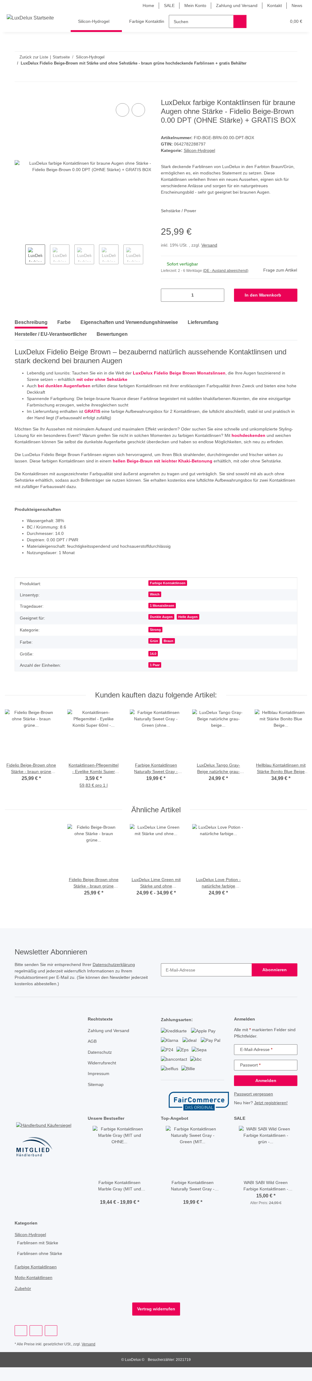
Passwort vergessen (254, 1107)
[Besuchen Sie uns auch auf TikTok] (51, 1344)
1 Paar (156, 678)
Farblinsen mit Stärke (39, 1256)
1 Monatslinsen (163, 619)
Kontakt (273, 6)
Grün (155, 654)
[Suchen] (240, 21)
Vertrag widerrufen (156, 1322)
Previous (20, 255)
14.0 (154, 667)
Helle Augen (188, 630)
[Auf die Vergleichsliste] (122, 110)
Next (148, 255)
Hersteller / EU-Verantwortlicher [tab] (51, 334)
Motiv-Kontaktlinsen (35, 1291)
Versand (210, 245)
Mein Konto (190, 6)
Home (143, 6)
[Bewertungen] (119, 1209)
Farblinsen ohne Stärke (40, 1267)
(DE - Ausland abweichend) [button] (227, 271)
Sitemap (96, 1098)
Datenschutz (100, 1066)
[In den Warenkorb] (19, 95)
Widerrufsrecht (103, 1076)
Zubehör (23, 1302)
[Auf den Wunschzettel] (138, 110)
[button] (258, 21)
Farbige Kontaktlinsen (168, 596)
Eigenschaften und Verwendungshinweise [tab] (129, 322)
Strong (156, 643)
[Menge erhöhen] (217, 295)
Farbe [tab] (64, 322)
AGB (92, 1055)
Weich (156, 608)
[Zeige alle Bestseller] (149, 1131)
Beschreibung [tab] (31, 322)
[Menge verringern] (167, 295)
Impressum (99, 1087)
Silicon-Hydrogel (200, 151)
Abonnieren (274, 983)
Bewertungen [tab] (112, 334)
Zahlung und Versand (234, 6)
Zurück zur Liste (34, 57)
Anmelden (265, 1094)
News (296, 6)
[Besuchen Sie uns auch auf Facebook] (21, 1344)
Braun (170, 654)
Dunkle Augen (162, 630)
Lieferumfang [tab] (203, 322)
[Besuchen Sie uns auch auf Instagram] (36, 1344)
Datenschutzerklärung (121, 978)
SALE (164, 6)
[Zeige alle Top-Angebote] (222, 1131)
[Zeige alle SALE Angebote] (295, 1131)
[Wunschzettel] (270, 21)
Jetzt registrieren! (272, 1116)
